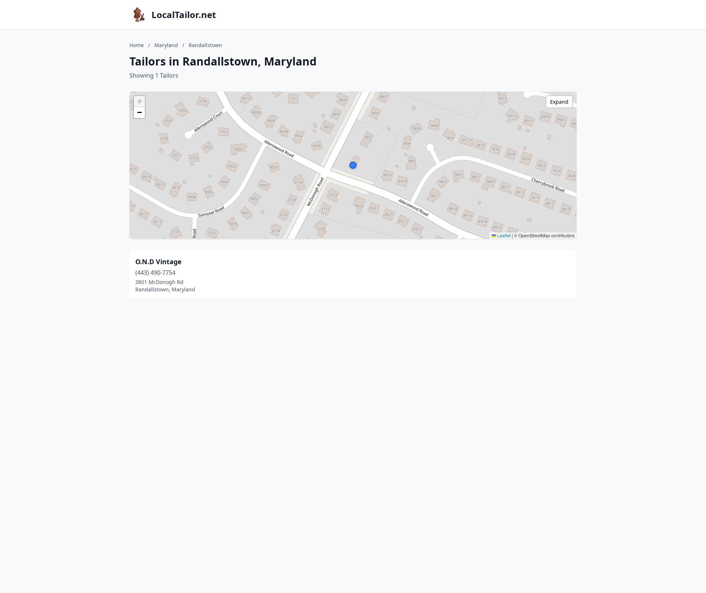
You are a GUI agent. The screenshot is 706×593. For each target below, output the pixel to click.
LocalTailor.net (183, 15)
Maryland (166, 45)
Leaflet (503, 235)
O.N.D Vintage (158, 261)
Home (136, 45)
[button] (353, 165)
